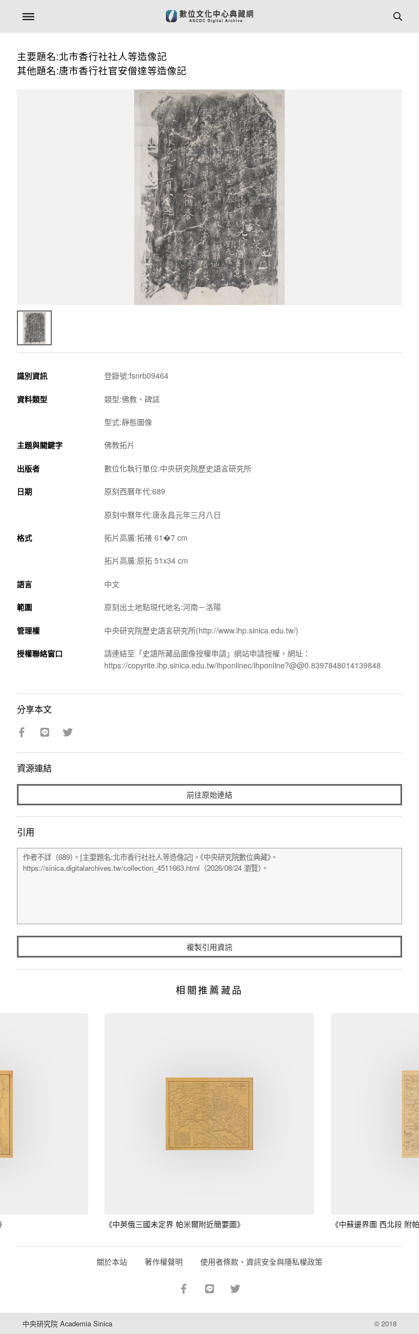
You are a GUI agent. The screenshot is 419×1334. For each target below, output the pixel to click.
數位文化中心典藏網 (209, 16)
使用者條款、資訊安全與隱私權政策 (261, 1261)
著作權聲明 (164, 1261)
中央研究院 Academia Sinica (67, 1323)
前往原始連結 (209, 794)
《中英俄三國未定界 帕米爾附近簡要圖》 (174, 1223)
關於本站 (112, 1261)
